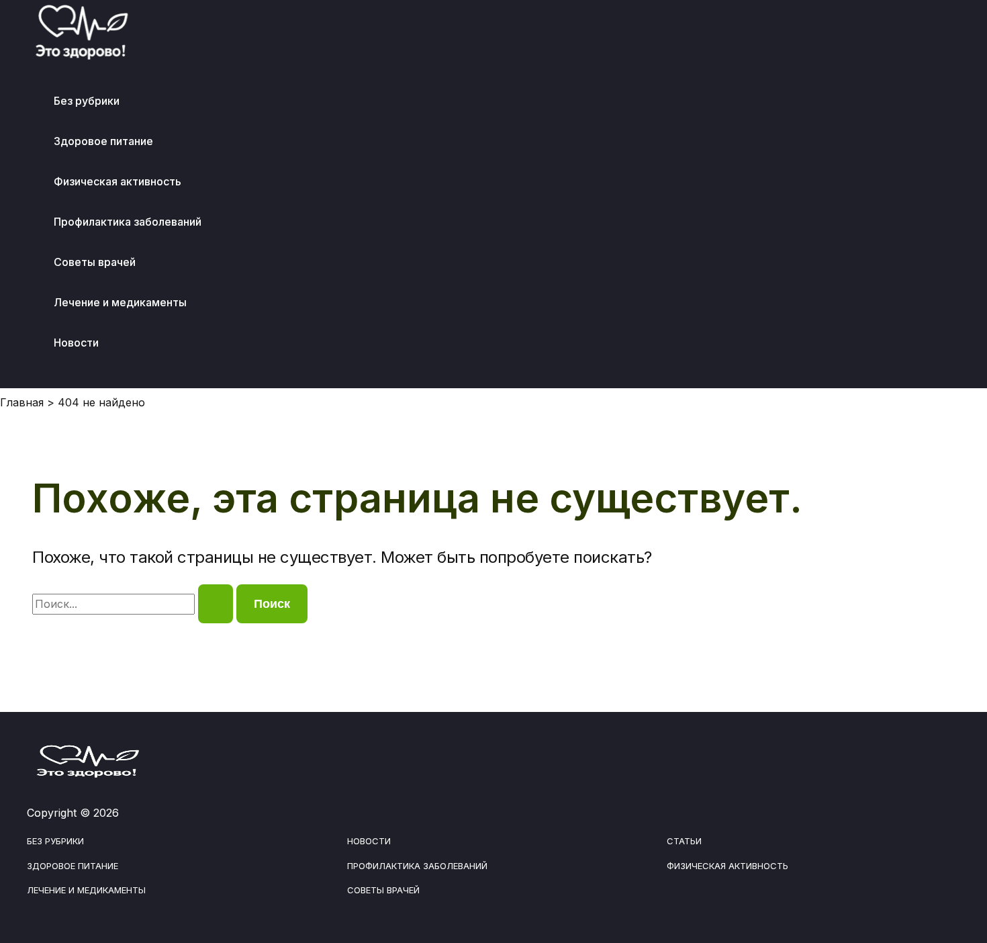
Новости (76, 342)
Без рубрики (87, 100)
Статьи (684, 841)
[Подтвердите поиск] (215, 603)
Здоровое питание (103, 141)
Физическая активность (117, 181)
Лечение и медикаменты (120, 302)
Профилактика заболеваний (127, 221)
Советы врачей (95, 262)
